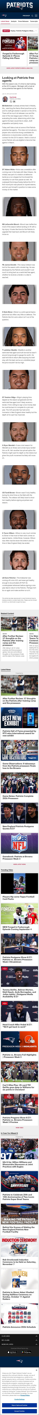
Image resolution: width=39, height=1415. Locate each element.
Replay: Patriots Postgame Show (22, 31)
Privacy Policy (25, 1395)
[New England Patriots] (19, 1361)
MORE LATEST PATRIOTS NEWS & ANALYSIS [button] (20, 68)
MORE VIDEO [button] (19, 1127)
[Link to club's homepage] (4, 14)
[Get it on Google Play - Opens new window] (26, 1353)
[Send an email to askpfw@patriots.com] (14, 101)
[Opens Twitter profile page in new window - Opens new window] (11, 101)
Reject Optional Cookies (19, 1405)
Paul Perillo (13, 97)
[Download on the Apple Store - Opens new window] (12, 1352)
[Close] (36, 1370)
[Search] (32, 15)
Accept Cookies (19, 1411)
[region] (19, 1391)
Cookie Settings (19, 1399)
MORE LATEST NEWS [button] (19, 864)
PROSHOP (26, 15)
